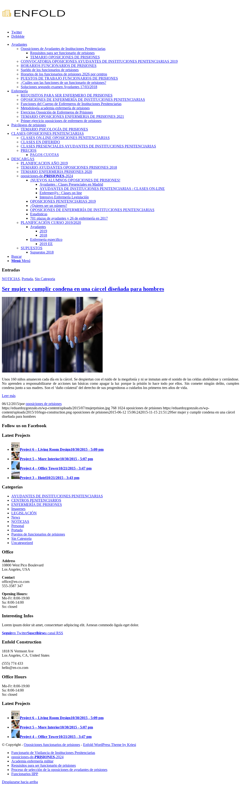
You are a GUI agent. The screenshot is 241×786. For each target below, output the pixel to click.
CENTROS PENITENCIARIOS (36, 500)
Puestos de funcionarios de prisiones (38, 534)
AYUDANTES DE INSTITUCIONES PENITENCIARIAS (57, 496)
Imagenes (18, 509)
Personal (17, 526)
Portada (27, 279)
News (15, 517)
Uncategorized (22, 543)
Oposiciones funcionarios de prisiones (52, 745)
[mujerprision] (52, 371)
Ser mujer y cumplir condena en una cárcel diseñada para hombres (83, 289)
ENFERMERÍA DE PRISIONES (36, 505)
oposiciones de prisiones (44, 404)
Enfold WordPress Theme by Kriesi (109, 745)
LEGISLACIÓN (24, 513)
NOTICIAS (11, 279)
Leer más (9, 396)
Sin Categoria (45, 279)
